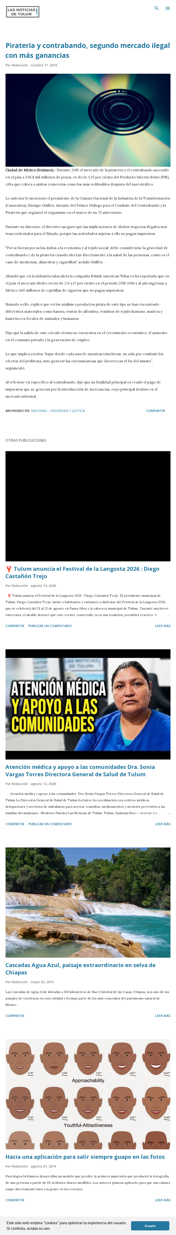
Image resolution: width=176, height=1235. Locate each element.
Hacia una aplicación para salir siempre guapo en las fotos (85, 1156)
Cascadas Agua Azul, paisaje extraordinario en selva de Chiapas (81, 968)
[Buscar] (157, 8)
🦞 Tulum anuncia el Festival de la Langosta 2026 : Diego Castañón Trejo (83, 572)
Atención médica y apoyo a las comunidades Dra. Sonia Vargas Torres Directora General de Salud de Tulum (80, 770)
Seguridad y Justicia (67, 410)
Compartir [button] (155, 410)
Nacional (39, 410)
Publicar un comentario (50, 626)
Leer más (162, 626)
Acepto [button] (150, 1226)
